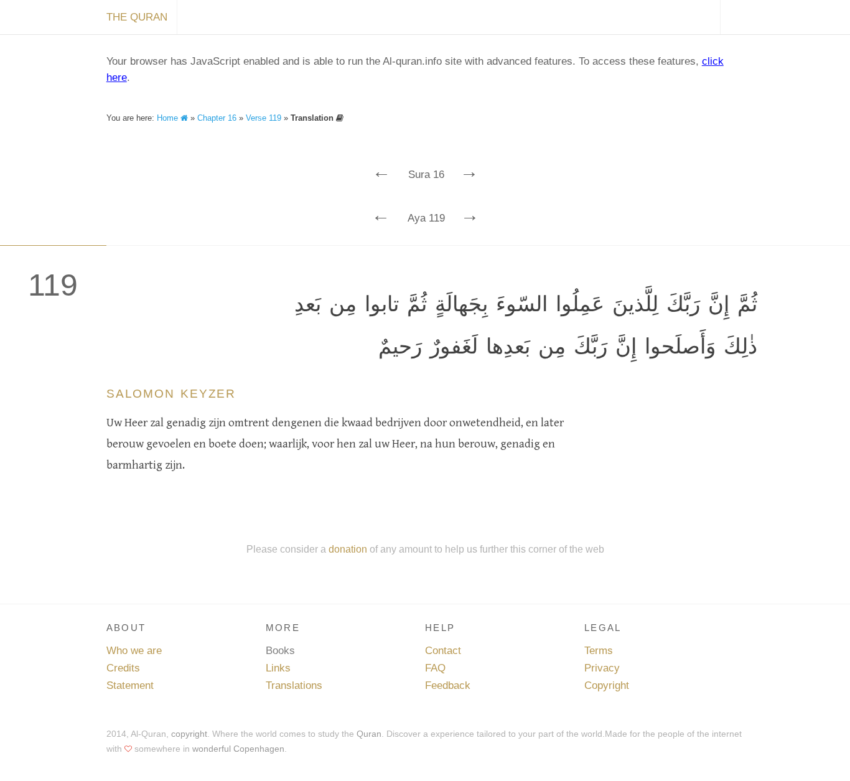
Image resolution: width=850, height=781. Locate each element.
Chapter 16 (216, 118)
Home (168, 118)
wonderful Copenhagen (238, 749)
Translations (294, 685)
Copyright (606, 685)
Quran (369, 734)
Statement (130, 685)
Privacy (602, 668)
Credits (123, 668)
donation (348, 548)
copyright (189, 734)
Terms (598, 651)
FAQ (435, 668)
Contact (443, 651)
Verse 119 (263, 118)
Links (278, 668)
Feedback (447, 685)
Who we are (134, 651)
